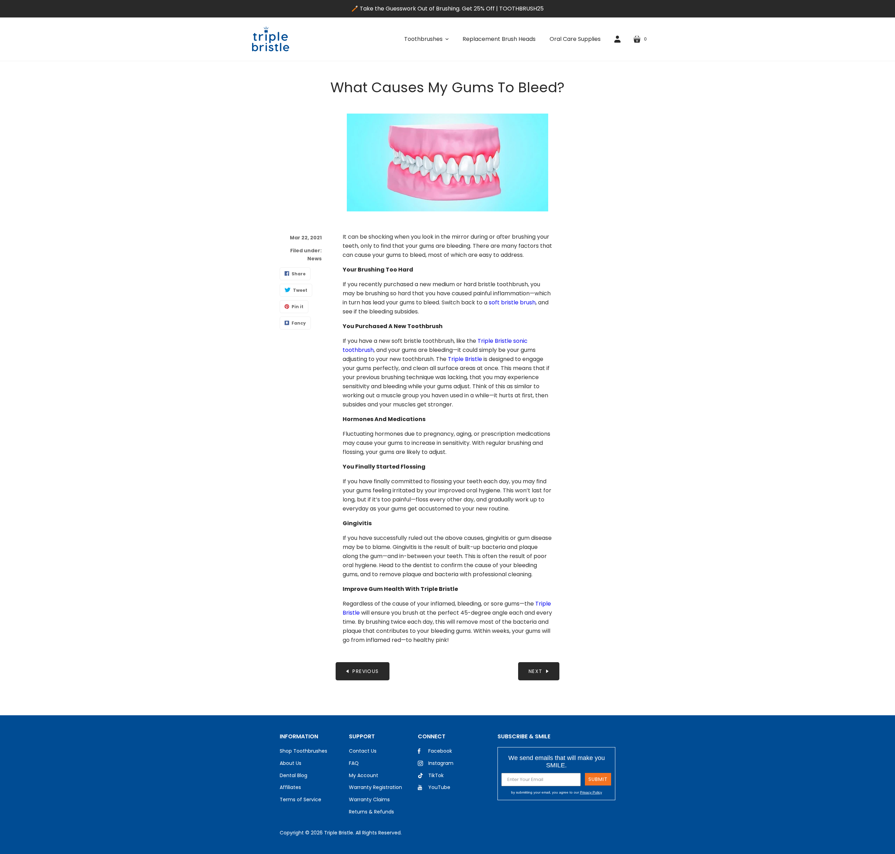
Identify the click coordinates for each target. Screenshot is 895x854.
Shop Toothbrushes (303, 750)
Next (536, 671)
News (314, 258)
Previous (365, 671)
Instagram (440, 763)
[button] (426, 39)
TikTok (436, 775)
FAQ (354, 763)
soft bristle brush (512, 302)
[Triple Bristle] (270, 39)
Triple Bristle (465, 359)
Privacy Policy (591, 792)
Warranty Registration (375, 787)
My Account (363, 775)
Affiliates (290, 787)
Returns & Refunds (371, 811)
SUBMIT (598, 779)
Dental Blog (293, 775)
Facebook (440, 750)
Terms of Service (300, 799)
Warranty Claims (369, 799)
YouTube (439, 787)
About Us (290, 763)
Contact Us (363, 750)
